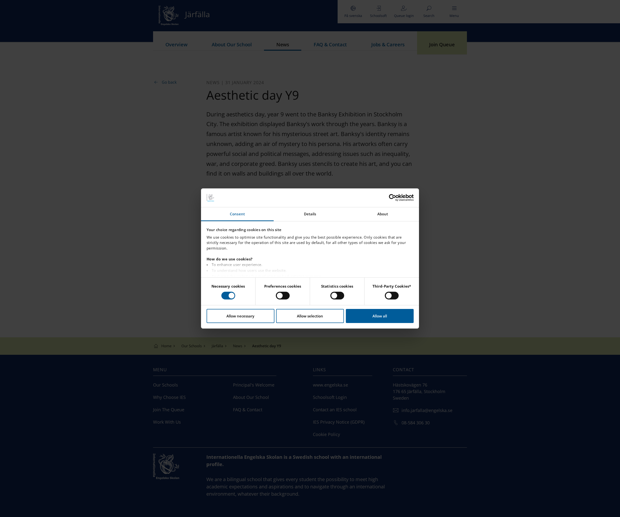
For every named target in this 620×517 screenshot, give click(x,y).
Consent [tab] (237, 213)
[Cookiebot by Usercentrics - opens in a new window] (392, 197)
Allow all (379, 316)
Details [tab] (310, 213)
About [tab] (382, 213)
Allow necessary (240, 316)
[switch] (283, 295)
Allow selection (310, 316)
